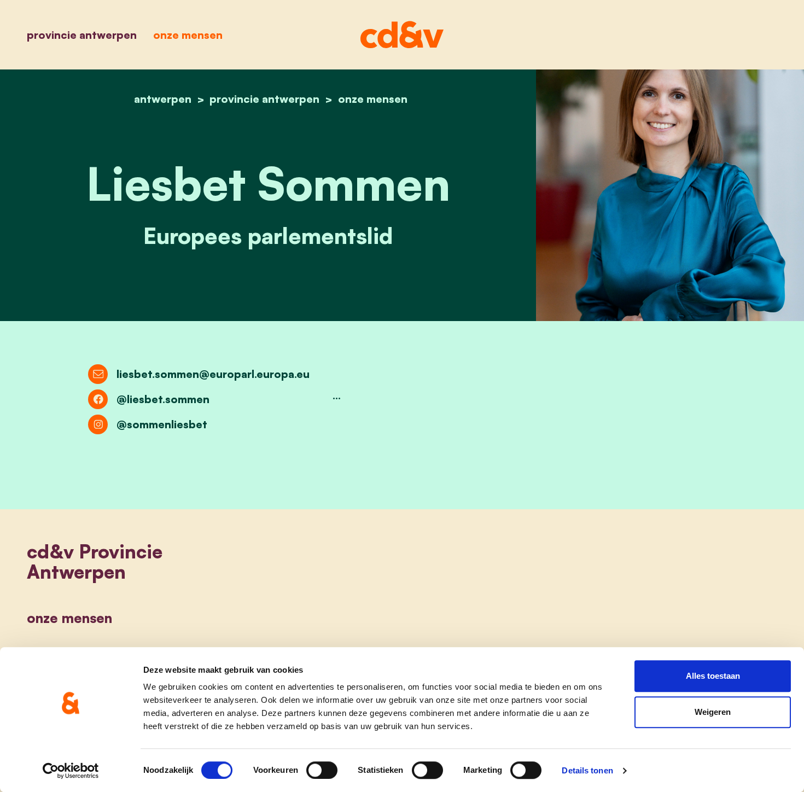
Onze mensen (188, 35)
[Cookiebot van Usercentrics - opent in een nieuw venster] (71, 770)
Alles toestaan (713, 675)
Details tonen (587, 770)
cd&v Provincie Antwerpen (94, 561)
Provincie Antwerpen (82, 35)
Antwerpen (162, 99)
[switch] (321, 770)
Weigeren (713, 712)
